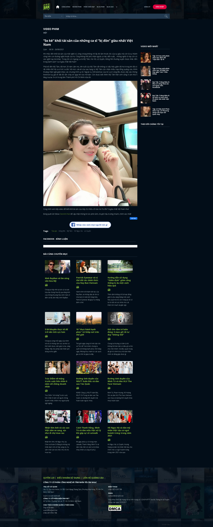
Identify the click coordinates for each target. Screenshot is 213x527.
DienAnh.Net (65, 214)
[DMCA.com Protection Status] (114, 508)
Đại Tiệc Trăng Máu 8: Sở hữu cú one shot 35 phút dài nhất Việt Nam (161, 98)
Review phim (76, 7)
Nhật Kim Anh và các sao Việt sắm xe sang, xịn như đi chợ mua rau (57, 430)
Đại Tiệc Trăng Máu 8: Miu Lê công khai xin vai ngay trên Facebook (161, 84)
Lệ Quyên (87, 231)
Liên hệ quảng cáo (93, 477)
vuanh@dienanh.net (50, 510)
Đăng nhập (160, 7)
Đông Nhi (62, 231)
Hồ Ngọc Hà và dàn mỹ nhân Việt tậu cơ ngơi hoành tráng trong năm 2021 (119, 431)
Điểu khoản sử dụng (68, 477)
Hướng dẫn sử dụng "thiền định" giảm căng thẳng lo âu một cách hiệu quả (119, 281)
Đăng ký (147, 7)
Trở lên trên (166, 524)
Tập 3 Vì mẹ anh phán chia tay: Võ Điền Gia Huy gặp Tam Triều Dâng (160, 71)
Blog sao (110, 7)
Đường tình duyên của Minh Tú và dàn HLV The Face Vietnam (120, 381)
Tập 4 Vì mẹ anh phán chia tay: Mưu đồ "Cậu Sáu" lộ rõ (160, 57)
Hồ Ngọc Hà (78, 231)
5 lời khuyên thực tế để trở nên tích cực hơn (56, 330)
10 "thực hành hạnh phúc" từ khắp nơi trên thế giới (87, 332)
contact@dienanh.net (115, 496)
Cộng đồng (66, 7)
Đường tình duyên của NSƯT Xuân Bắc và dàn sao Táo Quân (87, 381)
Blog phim (101, 7)
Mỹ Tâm (69, 231)
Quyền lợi (48, 477)
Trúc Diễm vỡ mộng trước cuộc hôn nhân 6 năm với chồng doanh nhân (56, 382)
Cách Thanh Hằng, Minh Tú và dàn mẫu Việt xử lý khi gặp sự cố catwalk (88, 430)
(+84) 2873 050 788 (50, 513)
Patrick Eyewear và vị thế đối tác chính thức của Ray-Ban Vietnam (87, 280)
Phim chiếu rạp (89, 7)
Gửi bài (133, 218)
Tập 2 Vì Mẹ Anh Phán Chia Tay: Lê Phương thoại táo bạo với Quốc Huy (160, 111)
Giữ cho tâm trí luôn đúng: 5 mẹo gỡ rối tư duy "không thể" (118, 332)
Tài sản (54, 231)
